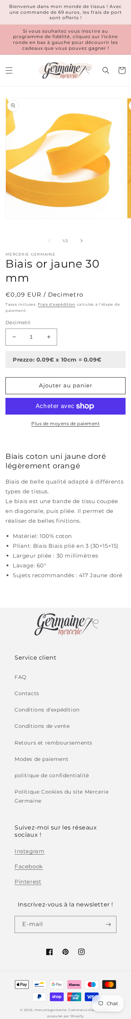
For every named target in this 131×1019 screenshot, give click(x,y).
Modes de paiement (41, 759)
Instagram (29, 851)
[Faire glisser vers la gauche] (49, 241)
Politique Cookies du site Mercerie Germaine (61, 796)
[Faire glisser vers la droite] (82, 241)
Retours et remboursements (53, 742)
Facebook (29, 866)
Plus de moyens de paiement (65, 423)
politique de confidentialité (52, 775)
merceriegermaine (51, 1010)
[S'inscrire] (108, 924)
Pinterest (28, 881)
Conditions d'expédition (47, 709)
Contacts (27, 693)
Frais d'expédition (56, 304)
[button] (9, 70)
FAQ (21, 677)
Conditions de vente (42, 726)
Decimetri (18, 322)
